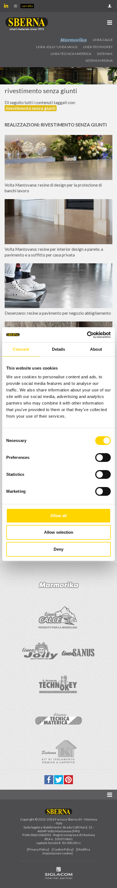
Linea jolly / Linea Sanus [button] (56, 47)
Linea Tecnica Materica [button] (71, 54)
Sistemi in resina (99, 60)
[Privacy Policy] (38, 849)
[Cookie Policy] (62, 849)
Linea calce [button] (103, 40)
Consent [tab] (21, 349)
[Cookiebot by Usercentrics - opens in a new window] (87, 334)
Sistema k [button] (105, 54)
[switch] (103, 457)
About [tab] (96, 349)
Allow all (58, 515)
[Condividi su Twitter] (59, 779)
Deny (58, 549)
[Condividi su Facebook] (49, 779)
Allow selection (58, 532)
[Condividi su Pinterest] (68, 779)
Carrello (27, 6)
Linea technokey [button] (98, 47)
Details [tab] (58, 349)
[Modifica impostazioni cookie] (66, 851)
